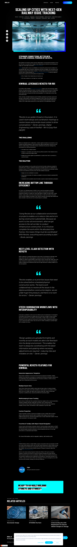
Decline (57, 542)
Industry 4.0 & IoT (48, 16)
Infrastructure (44, 18)
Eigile (49, 18)
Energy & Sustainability (40, 16)
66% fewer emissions (38, 65)
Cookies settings (41, 542)
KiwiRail (20, 67)
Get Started (67, 2)
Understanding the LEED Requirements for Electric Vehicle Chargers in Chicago (60, 524)
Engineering (32, 16)
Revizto (16, 16)
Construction (21, 16)
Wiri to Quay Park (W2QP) (36, 88)
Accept (49, 542)
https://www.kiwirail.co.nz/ (28, 449)
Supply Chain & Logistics (56, 16)
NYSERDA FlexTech (35, 523)
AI (22, 18)
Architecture (27, 16)
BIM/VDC (32, 18)
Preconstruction (27, 18)
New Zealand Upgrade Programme (41, 72)
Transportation (38, 18)
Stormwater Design (13, 523)
